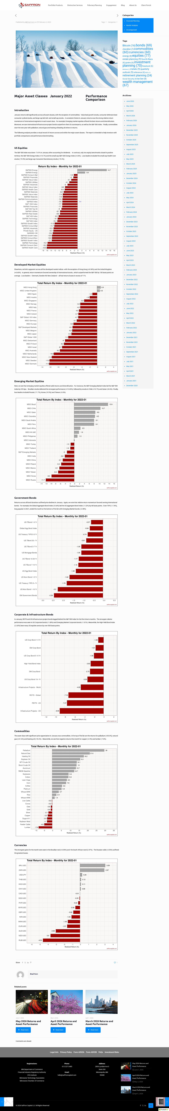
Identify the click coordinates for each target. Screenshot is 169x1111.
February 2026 (131, 120)
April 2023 (130, 260)
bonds (144, 45)
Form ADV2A (79, 1052)
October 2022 (131, 289)
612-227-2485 (67, 1066)
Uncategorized (131, 30)
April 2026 (130, 111)
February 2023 (131, 270)
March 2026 (130, 116)
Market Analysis (132, 25)
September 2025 (132, 145)
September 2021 (132, 352)
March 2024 (130, 207)
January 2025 (131, 173)
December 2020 (131, 385)
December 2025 (131, 130)
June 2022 (130, 308)
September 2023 (132, 236)
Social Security (130, 79)
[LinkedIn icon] (145, 1105)
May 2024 (129, 198)
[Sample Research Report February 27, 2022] (162, 1101)
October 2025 (131, 140)
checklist (128, 49)
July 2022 (129, 304)
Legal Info (54, 1052)
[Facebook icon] (140, 1105)
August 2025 (131, 149)
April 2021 (130, 371)
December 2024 (131, 178)
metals (135, 69)
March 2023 (130, 265)
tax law (141, 78)
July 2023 (129, 246)
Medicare (126, 69)
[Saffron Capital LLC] (29, 5)
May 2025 (129, 159)
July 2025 (129, 154)
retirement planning (137, 75)
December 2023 (131, 222)
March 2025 (130, 164)
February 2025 (131, 169)
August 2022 (131, 299)
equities (141, 55)
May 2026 (129, 106)
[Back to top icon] (150, 1105)
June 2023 (130, 251)
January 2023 (131, 275)
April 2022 (130, 318)
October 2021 (131, 347)
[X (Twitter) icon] (143, 1105)
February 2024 (131, 212)
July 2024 (129, 193)
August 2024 (131, 188)
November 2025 (132, 135)
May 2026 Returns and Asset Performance (28, 1023)
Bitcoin (129, 45)
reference (139, 72)
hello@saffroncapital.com (67, 1075)
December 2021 (131, 337)
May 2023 (129, 255)
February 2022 (131, 328)
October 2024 (131, 183)
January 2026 (131, 125)
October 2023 (131, 231)
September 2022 (132, 294)
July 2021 (129, 361)
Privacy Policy (66, 1052)
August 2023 (131, 241)
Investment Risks (112, 1052)
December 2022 (131, 279)
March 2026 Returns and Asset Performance (99, 1023)
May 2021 (129, 366)
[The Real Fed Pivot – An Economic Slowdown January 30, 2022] (6, 1101)
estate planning (132, 59)
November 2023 (132, 226)
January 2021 (131, 381)
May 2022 (129, 313)
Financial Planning (132, 21)
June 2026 (130, 101)
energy (127, 56)
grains (129, 62)
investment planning (136, 63)
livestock (147, 66)
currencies (139, 52)
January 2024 (131, 217)
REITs (147, 72)
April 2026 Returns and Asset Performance (64, 1023)
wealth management (138, 83)
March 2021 (130, 376)
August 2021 (131, 357)
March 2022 (130, 323)
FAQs (101, 1052)
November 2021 (132, 342)
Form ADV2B (91, 1052)
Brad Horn (30, 22)
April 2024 (130, 202)
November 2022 (132, 284)
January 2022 (131, 332)
